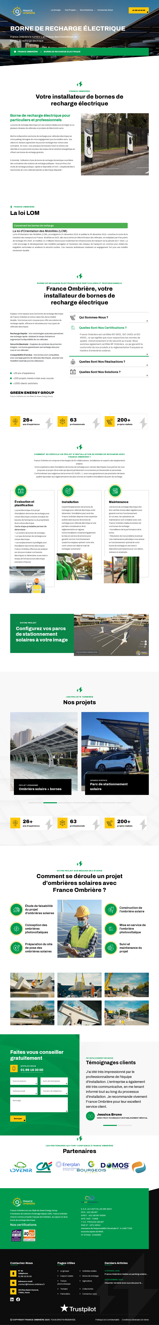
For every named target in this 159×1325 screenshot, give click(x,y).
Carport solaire (66, 1276)
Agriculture (87, 1281)
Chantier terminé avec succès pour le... (124, 1283)
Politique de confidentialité (107, 1320)
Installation (70, 502)
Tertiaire (64, 1289)
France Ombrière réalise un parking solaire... (126, 1274)
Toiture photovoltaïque (64, 1282)
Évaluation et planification (24, 503)
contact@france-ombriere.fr (31, 1284)
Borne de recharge (90, 1276)
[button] (35, 802)
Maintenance (118, 502)
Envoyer (18, 1119)
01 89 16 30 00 (138, 10)
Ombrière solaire (89, 1271)
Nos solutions (86, 10)
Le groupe (55, 10)
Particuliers (65, 1294)
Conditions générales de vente (135, 1320)
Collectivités (87, 1289)
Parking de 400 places (67, 785)
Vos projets (70, 10)
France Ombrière (27, 52)
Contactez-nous (105, 10)
